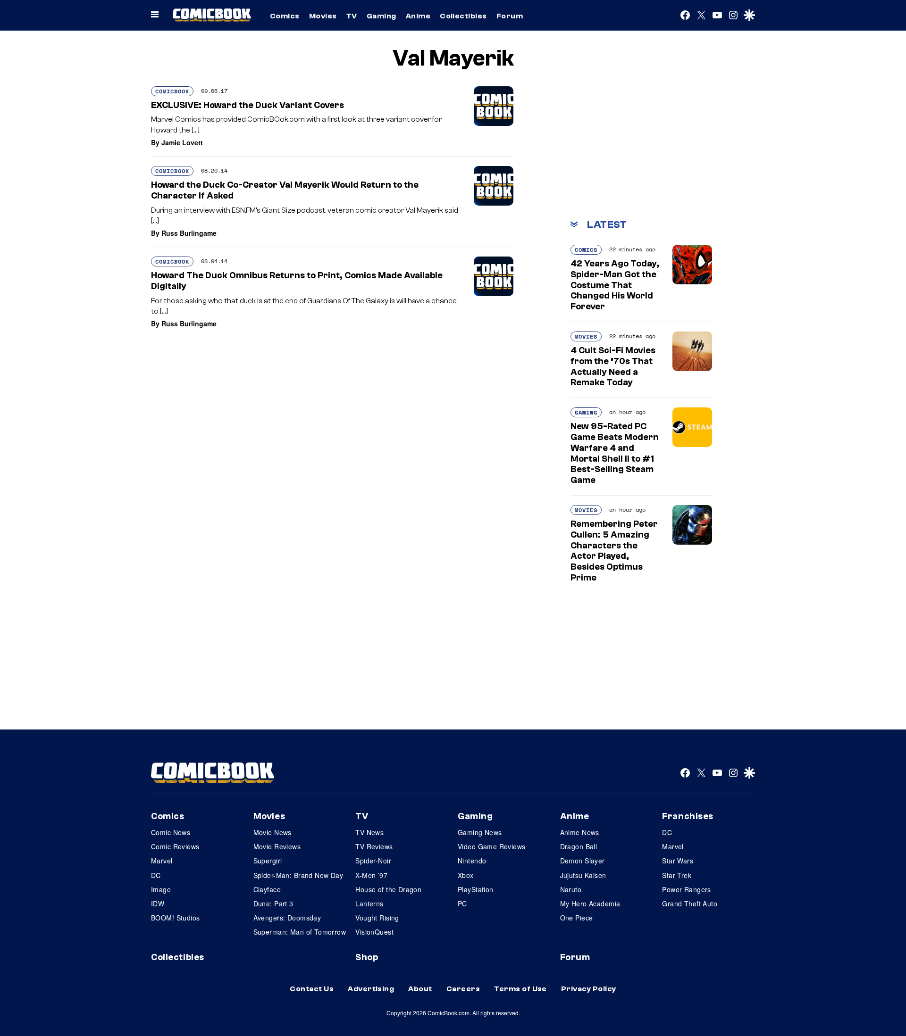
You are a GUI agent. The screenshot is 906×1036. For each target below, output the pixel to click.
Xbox (466, 875)
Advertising (371, 989)
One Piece (576, 917)
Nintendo (472, 860)
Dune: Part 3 (273, 903)
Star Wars (677, 860)
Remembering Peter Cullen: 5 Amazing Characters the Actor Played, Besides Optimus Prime (614, 551)
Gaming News (480, 832)
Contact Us (312, 989)
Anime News (579, 832)
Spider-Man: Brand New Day (298, 875)
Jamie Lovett (182, 142)
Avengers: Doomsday (287, 917)
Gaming (381, 16)
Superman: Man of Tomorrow (299, 932)
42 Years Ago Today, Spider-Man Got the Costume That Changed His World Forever (614, 285)
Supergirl (267, 860)
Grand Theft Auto (689, 903)
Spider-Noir (373, 860)
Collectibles (463, 16)
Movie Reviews (277, 846)
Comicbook (172, 91)
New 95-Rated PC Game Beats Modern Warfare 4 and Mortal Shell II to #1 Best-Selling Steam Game (614, 453)
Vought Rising (377, 917)
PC (462, 903)
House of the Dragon (388, 889)
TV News (369, 832)
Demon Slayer (582, 860)
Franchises (687, 816)
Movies (323, 16)
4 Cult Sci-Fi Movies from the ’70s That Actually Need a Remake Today (612, 366)
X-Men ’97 (371, 875)
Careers (463, 989)
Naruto (571, 889)
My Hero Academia (590, 903)
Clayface (267, 889)
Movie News (272, 832)
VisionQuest (374, 932)
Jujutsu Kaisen (583, 875)
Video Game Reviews (492, 846)
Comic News (170, 832)
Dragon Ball (578, 846)
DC (156, 875)
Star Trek (676, 875)
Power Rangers (686, 889)
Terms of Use (520, 989)
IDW (157, 903)
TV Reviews (374, 846)
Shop (366, 957)
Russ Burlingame (189, 233)
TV (351, 16)
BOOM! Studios (175, 917)
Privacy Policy (588, 989)
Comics (285, 16)
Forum (509, 16)
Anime (418, 16)
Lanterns (369, 903)
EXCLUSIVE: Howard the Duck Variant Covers (247, 105)
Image (161, 889)
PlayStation (476, 889)
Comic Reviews (175, 846)
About (420, 989)
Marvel (162, 860)
